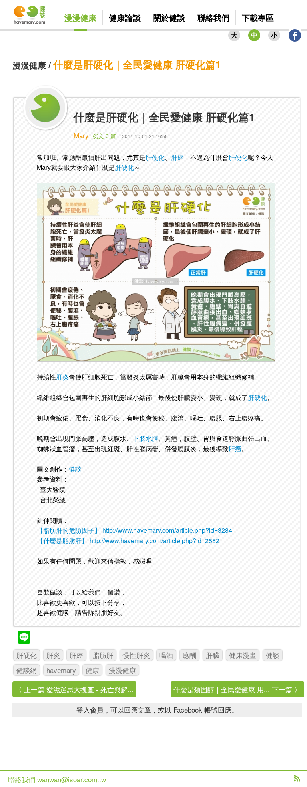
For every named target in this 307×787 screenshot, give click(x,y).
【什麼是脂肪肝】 (62, 540)
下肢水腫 (145, 438)
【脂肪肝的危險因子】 (69, 530)
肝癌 (177, 157)
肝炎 (62, 376)
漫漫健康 (29, 65)
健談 (75, 469)
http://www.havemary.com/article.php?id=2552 (154, 540)
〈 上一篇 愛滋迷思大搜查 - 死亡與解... (74, 689)
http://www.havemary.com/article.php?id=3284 (167, 530)
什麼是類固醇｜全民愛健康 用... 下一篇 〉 (237, 689)
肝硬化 (155, 157)
